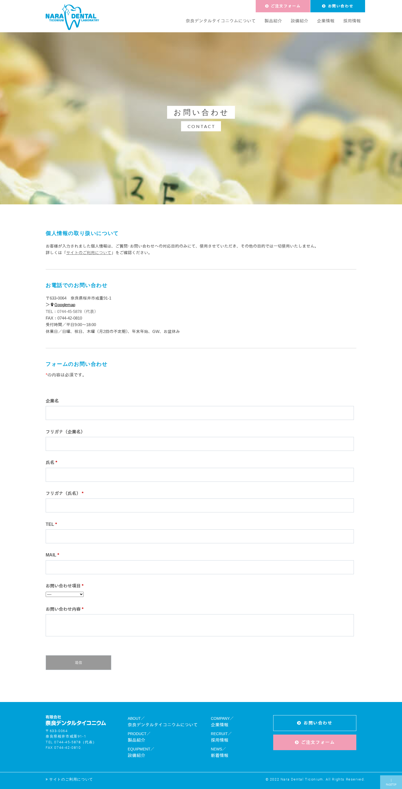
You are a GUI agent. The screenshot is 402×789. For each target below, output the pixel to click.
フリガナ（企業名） (65, 432)
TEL (51, 524)
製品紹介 (136, 740)
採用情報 (219, 740)
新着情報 (219, 755)
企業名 (52, 401)
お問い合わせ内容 (64, 609)
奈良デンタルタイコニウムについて (163, 725)
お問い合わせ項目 (64, 586)
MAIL (52, 555)
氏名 (51, 462)
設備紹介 (136, 755)
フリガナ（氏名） (64, 493)
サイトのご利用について (88, 252)
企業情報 (219, 725)
